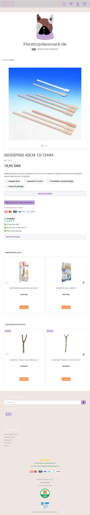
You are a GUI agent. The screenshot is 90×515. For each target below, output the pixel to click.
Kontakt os (7, 443)
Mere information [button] (13, 237)
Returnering (8, 440)
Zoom (45, 146)
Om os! (6, 445)
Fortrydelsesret (9, 437)
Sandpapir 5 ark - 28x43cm (66, 288)
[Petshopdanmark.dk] (45, 29)
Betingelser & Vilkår (10, 434)
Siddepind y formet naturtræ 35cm (66, 360)
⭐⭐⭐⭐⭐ (45, 460)
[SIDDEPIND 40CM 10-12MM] (45, 104)
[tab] (45, 236)
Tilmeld (83, 402)
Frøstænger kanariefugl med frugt (24, 288)
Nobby (10, 160)
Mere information (45, 193)
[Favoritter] (71, 4)
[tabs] (64, 4)
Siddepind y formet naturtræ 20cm (24, 360)
